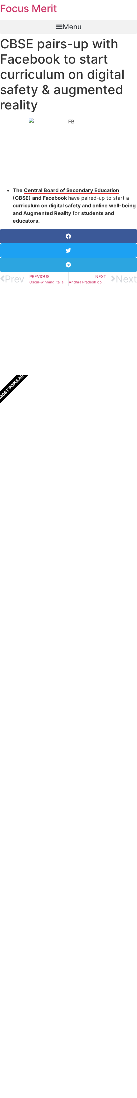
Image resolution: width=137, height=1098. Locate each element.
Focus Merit (28, 8)
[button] (68, 27)
